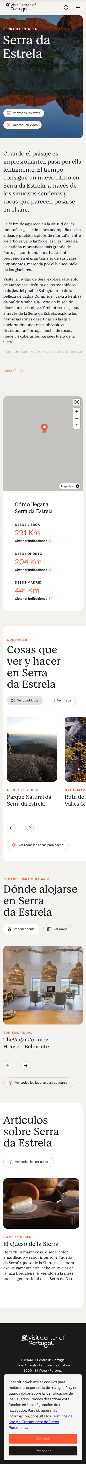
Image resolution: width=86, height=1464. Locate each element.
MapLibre (67, 486)
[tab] (25, 700)
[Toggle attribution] (77, 486)
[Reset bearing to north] (76, 425)
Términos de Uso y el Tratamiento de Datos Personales (40, 1422)
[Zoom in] (76, 411)
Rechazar (43, 1450)
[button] (78, 7)
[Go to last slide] (11, 828)
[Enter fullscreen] (76, 402)
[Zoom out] (76, 418)
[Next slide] (29, 828)
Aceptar (43, 1438)
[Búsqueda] (66, 7)
